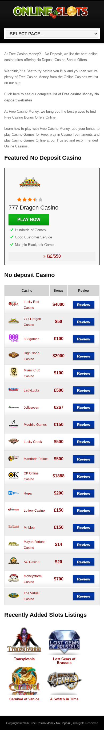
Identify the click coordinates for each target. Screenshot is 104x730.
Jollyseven (31, 407)
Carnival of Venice (24, 699)
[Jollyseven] (13, 411)
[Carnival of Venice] (24, 681)
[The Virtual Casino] (13, 600)
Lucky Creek (33, 442)
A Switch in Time (64, 699)
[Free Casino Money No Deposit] (51, 18)
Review (83, 305)
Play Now (28, 219)
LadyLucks (31, 390)
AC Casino (31, 562)
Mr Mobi (29, 528)
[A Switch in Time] (64, 681)
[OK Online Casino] (13, 479)
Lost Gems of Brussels (64, 661)
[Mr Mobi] (13, 531)
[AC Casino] (13, 565)
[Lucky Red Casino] (13, 308)
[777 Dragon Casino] (30, 194)
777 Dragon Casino (33, 207)
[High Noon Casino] (13, 359)
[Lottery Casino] (13, 514)
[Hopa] (13, 497)
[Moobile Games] (13, 428)
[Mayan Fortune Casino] (13, 548)
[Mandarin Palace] (13, 462)
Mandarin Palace (36, 459)
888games (31, 339)
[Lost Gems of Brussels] (64, 641)
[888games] (13, 342)
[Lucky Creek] (13, 445)
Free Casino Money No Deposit (50, 723)
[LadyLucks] (13, 394)
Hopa (28, 493)
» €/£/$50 (52, 256)
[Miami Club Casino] (13, 376)
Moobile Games (35, 425)
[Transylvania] (24, 641)
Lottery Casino (34, 510)
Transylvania (24, 659)
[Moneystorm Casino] (13, 582)
